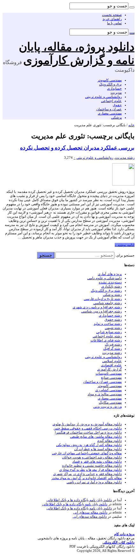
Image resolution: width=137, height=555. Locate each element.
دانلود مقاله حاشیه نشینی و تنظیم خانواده (92, 465)
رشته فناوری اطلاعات (106, 340)
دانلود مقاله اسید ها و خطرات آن (98, 449)
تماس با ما (114, 23)
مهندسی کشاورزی (108, 390)
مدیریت (116, 92)
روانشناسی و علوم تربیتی (103, 97)
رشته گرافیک (112, 348)
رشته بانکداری (111, 286)
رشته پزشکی (112, 294)
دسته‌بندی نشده (110, 282)
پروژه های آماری (110, 274)
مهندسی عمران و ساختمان (102, 381)
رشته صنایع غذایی (109, 332)
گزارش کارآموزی (109, 369)
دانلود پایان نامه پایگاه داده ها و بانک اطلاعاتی (79, 500)
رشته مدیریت (124, 157)
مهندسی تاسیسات (109, 373)
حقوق (117, 105)
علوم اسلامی (112, 361)
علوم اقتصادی (111, 365)
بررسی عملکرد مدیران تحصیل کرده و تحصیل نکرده (77, 148)
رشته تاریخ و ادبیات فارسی (103, 299)
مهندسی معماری (110, 113)
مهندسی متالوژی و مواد (105, 394)
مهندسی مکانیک (110, 402)
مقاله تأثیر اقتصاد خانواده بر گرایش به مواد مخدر (86, 478)
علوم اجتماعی (111, 101)
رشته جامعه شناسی (107, 303)
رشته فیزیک (113, 344)
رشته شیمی (113, 328)
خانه (131, 125)
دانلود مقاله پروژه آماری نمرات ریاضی (94, 482)
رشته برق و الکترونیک (106, 290)
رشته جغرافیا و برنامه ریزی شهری (97, 307)
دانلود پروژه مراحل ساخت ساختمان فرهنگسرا (88, 432)
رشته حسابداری (110, 315)
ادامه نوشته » (124, 245)
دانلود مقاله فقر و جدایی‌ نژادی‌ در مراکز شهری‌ (87, 474)
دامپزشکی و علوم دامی (104, 278)
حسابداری (114, 88)
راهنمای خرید (112, 19)
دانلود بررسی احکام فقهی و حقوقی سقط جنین (88, 428)
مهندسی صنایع (111, 377)
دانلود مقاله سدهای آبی (90, 512)
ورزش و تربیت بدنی (107, 406)
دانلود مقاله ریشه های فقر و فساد (97, 461)
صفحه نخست (112, 15)
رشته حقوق (113, 319)
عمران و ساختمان (109, 109)
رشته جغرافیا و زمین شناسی (101, 311)
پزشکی (116, 117)
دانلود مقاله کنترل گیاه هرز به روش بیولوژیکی (89, 445)
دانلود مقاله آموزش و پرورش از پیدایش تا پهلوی (87, 424)
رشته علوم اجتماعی (107, 336)
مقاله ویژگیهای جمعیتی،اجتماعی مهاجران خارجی (87, 453)
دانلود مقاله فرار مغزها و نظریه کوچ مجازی (90, 469)
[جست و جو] (131, 7)
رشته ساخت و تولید (108, 323)
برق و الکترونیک (110, 84)
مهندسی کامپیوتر (109, 80)
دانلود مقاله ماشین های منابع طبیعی (96, 436)
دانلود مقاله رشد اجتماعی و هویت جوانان (92, 457)
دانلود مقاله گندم (109, 440)
